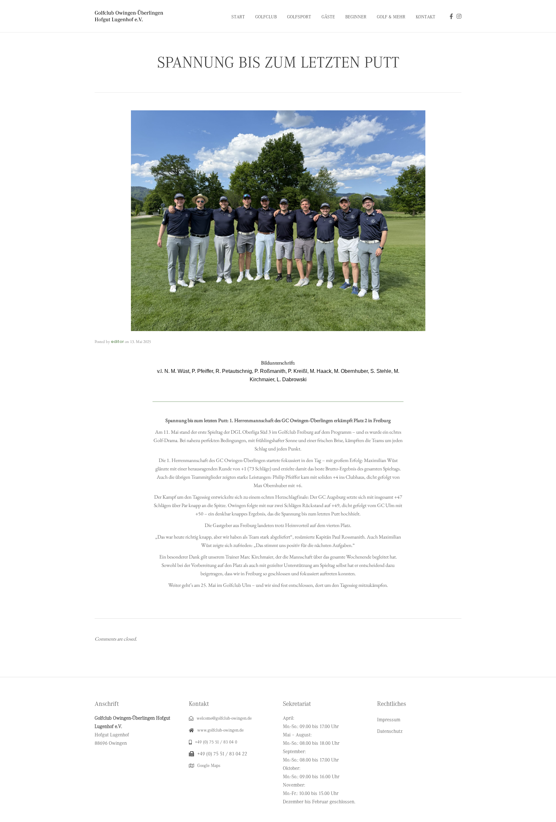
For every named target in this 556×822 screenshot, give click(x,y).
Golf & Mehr (391, 17)
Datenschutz (390, 731)
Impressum (388, 720)
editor (117, 341)
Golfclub (266, 17)
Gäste (328, 17)
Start (238, 17)
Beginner (355, 17)
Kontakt (425, 17)
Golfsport (299, 17)
